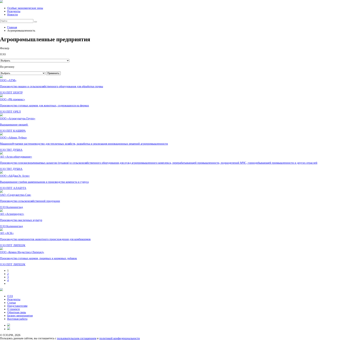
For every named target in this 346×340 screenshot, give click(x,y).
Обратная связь (16, 312)
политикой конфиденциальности (119, 338)
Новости (12, 14)
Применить (53, 73)
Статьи (11, 302)
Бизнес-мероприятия (20, 315)
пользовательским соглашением (76, 338)
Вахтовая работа (17, 318)
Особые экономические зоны (25, 8)
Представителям (17, 305)
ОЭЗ (10, 296)
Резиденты (13, 11)
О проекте (13, 309)
